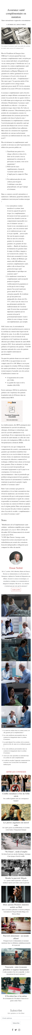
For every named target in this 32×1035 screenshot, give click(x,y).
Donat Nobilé (21, 24)
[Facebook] (12, 1029)
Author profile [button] (16, 590)
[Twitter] (16, 1029)
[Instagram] (19, 1029)
